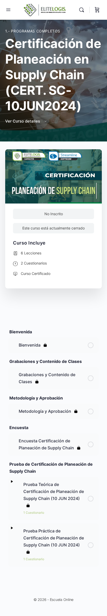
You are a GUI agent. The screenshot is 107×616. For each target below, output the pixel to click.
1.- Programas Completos (32, 31)
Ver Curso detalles (23, 121)
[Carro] (97, 10)
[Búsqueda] (82, 10)
